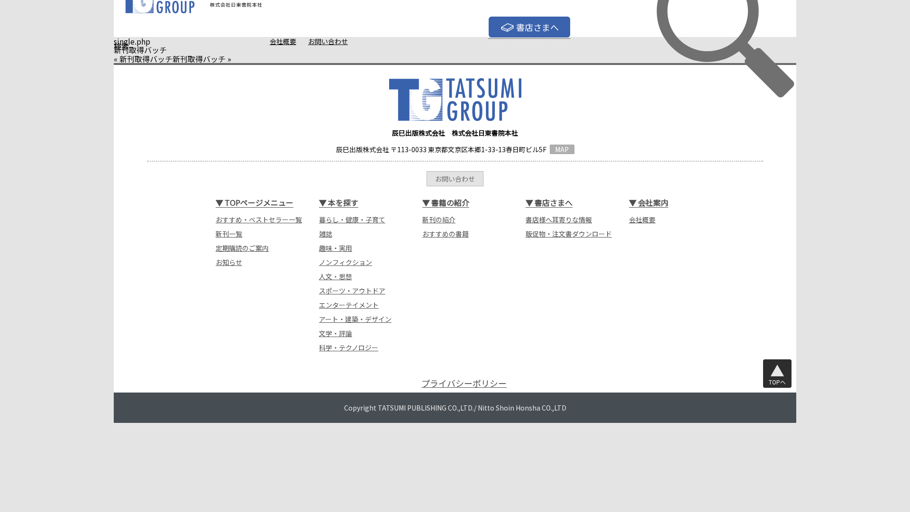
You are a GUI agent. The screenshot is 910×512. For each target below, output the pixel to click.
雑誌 (325, 233)
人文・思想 (335, 276)
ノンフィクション (345, 262)
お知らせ (229, 262)
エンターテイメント (349, 305)
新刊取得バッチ (146, 58)
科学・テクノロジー (348, 347)
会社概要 (283, 41)
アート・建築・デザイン (355, 319)
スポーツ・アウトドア (352, 290)
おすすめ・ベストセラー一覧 (259, 219)
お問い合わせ (328, 41)
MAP (562, 149)
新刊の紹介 (438, 219)
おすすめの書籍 (445, 233)
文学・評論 (335, 333)
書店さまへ (537, 27)
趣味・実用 (335, 248)
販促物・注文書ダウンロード (569, 233)
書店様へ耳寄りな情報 (559, 219)
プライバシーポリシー (464, 383)
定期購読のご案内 (242, 248)
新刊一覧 (229, 233)
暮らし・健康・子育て (352, 219)
